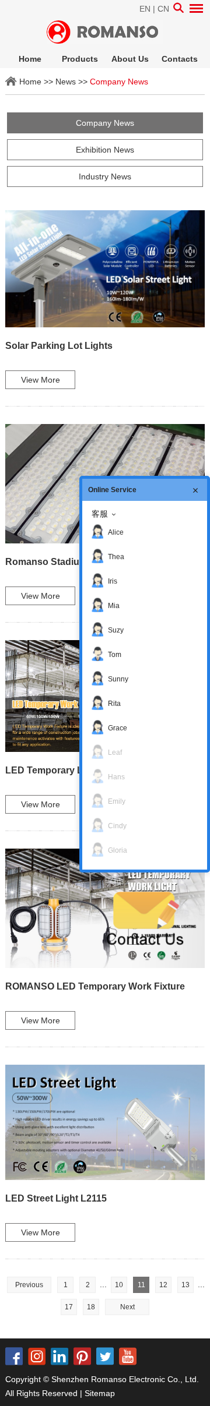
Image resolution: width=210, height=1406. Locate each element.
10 (119, 1285)
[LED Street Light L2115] (105, 1122)
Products (80, 58)
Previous (29, 1285)
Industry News (105, 176)
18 (91, 1307)
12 (163, 1285)
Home (30, 58)
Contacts (180, 58)
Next (127, 1307)
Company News (119, 81)
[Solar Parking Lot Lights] (105, 268)
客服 (100, 513)
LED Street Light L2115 (56, 1198)
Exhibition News (105, 149)
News (65, 81)
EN (144, 8)
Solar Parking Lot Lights (59, 346)
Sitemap (100, 1393)
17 (69, 1307)
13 (185, 1285)
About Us (130, 58)
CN (163, 8)
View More (40, 379)
